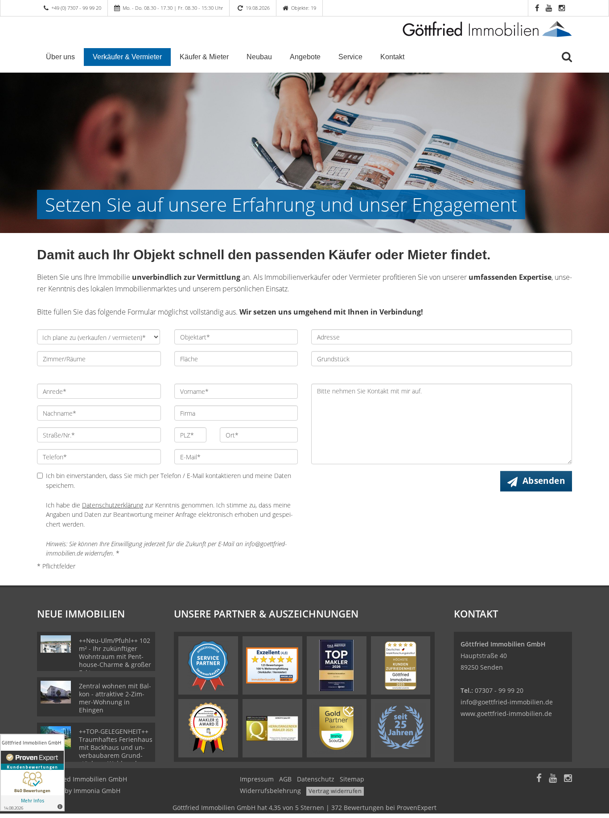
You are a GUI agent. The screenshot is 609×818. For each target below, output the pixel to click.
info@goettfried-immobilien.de (507, 702)
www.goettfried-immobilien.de (506, 713)
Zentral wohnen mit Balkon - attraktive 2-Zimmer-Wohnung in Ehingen (115, 698)
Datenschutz (315, 779)
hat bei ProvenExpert (304, 807)
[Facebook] (539, 779)
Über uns (60, 57)
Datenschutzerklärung (112, 505)
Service (350, 57)
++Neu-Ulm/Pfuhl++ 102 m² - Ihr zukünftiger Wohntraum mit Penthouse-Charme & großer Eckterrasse (115, 656)
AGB (285, 779)
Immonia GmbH (97, 790)
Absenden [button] (544, 481)
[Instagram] (568, 779)
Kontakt (392, 57)
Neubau (259, 57)
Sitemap (352, 779)
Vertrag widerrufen (335, 791)
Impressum (257, 779)
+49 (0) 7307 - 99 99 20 (76, 7)
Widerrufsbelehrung (270, 790)
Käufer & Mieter (204, 57)
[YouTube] (553, 779)
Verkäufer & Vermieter (127, 57)
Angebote (305, 57)
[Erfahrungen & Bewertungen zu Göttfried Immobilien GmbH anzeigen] (32, 772)
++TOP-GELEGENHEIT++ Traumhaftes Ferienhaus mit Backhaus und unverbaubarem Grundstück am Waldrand (115, 747)
